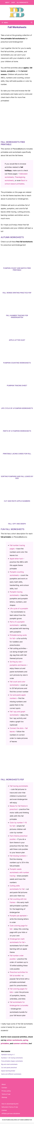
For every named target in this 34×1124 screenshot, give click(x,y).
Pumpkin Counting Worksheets (17, 363)
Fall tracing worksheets (19, 786)
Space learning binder (8, 1071)
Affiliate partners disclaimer (11, 1113)
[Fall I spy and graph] (17, 519)
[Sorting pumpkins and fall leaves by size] (17, 472)
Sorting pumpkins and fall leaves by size (17, 477)
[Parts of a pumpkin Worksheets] (17, 427)
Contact (4, 1087)
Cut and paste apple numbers (17, 501)
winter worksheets (14, 1040)
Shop (13, 2)
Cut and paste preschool (9, 1067)
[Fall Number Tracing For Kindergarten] (17, 311)
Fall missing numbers (18, 856)
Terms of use (6, 1094)
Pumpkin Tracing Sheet (17, 385)
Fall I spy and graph (17, 524)
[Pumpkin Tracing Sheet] (17, 381)
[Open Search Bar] (31, 22)
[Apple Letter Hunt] (17, 336)
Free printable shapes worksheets (12, 1061)
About (7, 2)
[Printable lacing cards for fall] (17, 449)
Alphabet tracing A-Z (8, 1054)
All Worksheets (22, 2)
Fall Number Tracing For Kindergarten (17, 316)
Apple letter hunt (16, 559)
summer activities (20, 1043)
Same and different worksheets (11, 1074)
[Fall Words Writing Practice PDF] (17, 288)
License (4, 1110)
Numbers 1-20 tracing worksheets (12, 1058)
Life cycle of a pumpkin (19, 608)
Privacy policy (6, 1091)
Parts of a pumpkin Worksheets (17, 431)
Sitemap (4, 1097)
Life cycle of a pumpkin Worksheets (17, 408)
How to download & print (10, 1104)
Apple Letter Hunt (17, 340)
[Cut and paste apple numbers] (17, 497)
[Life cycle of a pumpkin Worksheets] (17, 404)
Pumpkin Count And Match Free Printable (17, 269)
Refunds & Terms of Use (10, 1107)
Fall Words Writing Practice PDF (17, 293)
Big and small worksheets (9, 1064)
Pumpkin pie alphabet (18, 916)
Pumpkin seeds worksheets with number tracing (19, 872)
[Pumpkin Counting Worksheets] (17, 358)
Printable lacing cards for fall (17, 454)
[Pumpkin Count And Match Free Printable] (17, 264)
